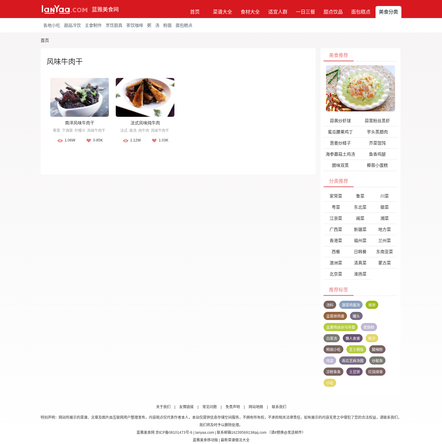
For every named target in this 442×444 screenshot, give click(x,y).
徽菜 (384, 207)
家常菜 (336, 196)
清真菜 (360, 262)
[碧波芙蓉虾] (360, 88)
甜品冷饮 (72, 25)
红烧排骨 (375, 372)
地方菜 (384, 229)
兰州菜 (384, 240)
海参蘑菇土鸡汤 (340, 154)
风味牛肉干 (96, 131)
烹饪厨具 (114, 25)
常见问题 (209, 407)
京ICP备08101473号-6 (173, 432)
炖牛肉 (143, 131)
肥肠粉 (369, 327)
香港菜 (336, 240)
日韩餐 (360, 251)
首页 (195, 11)
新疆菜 (360, 229)
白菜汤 (331, 339)
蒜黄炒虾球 (340, 120)
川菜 (384, 196)
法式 (123, 131)
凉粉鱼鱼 (333, 372)
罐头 (356, 316)
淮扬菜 (360, 274)
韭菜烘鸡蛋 (335, 316)
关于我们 (163, 407)
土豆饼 (354, 372)
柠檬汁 (80, 131)
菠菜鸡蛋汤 (351, 305)
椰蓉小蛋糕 (377, 165)
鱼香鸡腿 (377, 154)
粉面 (167, 25)
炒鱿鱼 (377, 361)
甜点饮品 (333, 11)
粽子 (372, 339)
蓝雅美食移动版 (205, 440)
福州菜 (360, 240)
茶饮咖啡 (134, 25)
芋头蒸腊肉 (377, 131)
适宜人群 (277, 11)
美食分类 (388, 11)
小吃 (329, 383)
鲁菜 (360, 196)
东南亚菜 (384, 251)
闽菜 (360, 218)
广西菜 (336, 229)
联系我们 (279, 407)
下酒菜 (67, 131)
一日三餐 (305, 11)
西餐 (336, 251)
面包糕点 (360, 11)
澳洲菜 (336, 262)
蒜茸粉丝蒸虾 (377, 120)
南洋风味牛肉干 (79, 122)
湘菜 (384, 218)
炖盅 (329, 361)
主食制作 (93, 25)
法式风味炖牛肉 (145, 122)
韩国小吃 (333, 350)
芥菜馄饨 (377, 143)
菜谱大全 (222, 11)
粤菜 (336, 207)
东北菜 (360, 207)
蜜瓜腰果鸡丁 (340, 131)
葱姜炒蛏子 (340, 143)
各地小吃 (51, 25)
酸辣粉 (377, 350)
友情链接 (186, 407)
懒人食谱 (352, 339)
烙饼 (372, 305)
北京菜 (336, 274)
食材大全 (250, 11)
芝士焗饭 (356, 350)
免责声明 (233, 407)
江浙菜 (336, 218)
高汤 (133, 131)
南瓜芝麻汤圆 (353, 361)
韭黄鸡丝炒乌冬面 (340, 327)
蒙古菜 (384, 262)
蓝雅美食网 (105, 10)
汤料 (329, 305)
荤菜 (56, 131)
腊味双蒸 (340, 165)
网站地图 (256, 407)
